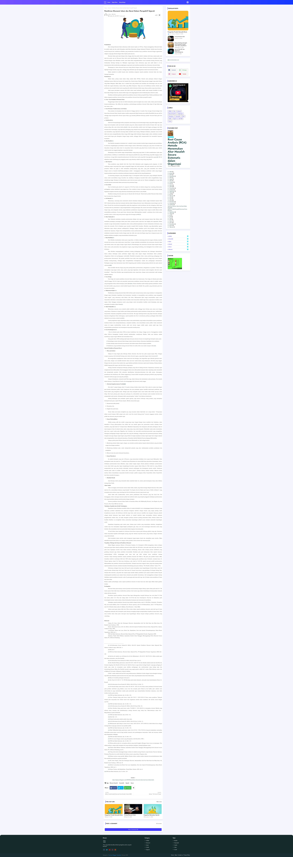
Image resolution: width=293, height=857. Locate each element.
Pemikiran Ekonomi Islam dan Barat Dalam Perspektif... (177, 206)
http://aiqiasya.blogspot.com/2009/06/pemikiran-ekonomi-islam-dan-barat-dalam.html (133, 779)
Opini (183, 116)
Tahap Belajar (122, 2)
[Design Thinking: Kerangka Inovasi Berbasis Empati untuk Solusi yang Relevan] (171, 45)
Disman (169, 166)
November (171, 188)
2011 (170, 222)
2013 (170, 197)
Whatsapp (128, 788)
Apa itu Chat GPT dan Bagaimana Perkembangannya (180, 51)
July (170, 194)
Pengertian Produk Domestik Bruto (114, 815)
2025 (170, 175)
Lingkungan (180, 113)
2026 (170, 171)
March (170, 185)
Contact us (180, 855)
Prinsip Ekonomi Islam (130, 815)
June (170, 216)
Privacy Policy (187, 855)
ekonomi (179, 111)
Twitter (121, 788)
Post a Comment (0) (133, 829)
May (170, 183)
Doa (174, 111)
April (170, 198)
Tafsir (175, 847)
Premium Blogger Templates (114, 855)
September (171, 191)
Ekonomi (148, 843)
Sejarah (127, 783)
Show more (159, 801)
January (171, 173)
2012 (170, 200)
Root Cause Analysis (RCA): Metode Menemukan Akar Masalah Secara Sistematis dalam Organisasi (177, 151)
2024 (170, 177)
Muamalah (121, 783)
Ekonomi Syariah (114, 783)
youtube (184, 74)
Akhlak (170, 111)
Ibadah (175, 840)
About (176, 855)
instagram (174, 74)
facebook (174, 70)
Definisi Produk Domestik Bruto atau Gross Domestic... (177, 209)
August (170, 179)
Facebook (114, 788)
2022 (170, 186)
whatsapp (184, 70)
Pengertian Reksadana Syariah (151, 815)
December (171, 176)
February (171, 195)
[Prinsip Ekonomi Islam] (171, 38)
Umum (109, 8)
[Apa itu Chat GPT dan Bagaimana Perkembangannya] (171, 51)
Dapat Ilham (115, 2)
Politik (170, 118)
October (171, 182)
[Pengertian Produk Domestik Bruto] (178, 20)
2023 (170, 180)
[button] (187, 2)
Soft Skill (180, 118)
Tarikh (175, 849)
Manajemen (171, 116)
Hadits (175, 845)
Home (108, 2)
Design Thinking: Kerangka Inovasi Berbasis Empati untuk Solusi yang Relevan (181, 44)
